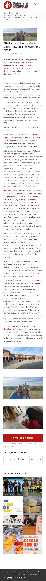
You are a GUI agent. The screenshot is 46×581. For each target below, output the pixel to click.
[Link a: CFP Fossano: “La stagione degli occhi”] (13, 544)
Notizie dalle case (24, 54)
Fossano (6, 446)
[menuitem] (33, 5)
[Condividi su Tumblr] (27, 459)
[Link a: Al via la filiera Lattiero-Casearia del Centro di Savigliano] (32, 506)
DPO (25, 578)
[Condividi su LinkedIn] (23, 459)
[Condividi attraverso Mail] (40, 459)
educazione (23, 443)
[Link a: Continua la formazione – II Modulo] (32, 525)
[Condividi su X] (10, 459)
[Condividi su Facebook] (6, 459)
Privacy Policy (7, 578)
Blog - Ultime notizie (12, 13)
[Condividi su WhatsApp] (14, 459)
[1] (20, 34)
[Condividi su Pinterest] (19, 459)
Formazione (33, 443)
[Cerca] (33, 5)
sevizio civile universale (19, 446)
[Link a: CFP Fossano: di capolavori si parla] (13, 486)
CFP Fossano (13, 443)
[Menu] (39, 5)
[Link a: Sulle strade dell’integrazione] (13, 525)
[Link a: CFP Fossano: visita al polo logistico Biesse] (32, 486)
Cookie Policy (18, 578)
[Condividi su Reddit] (36, 459)
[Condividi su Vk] (32, 459)
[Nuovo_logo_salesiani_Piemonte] (19, 5)
